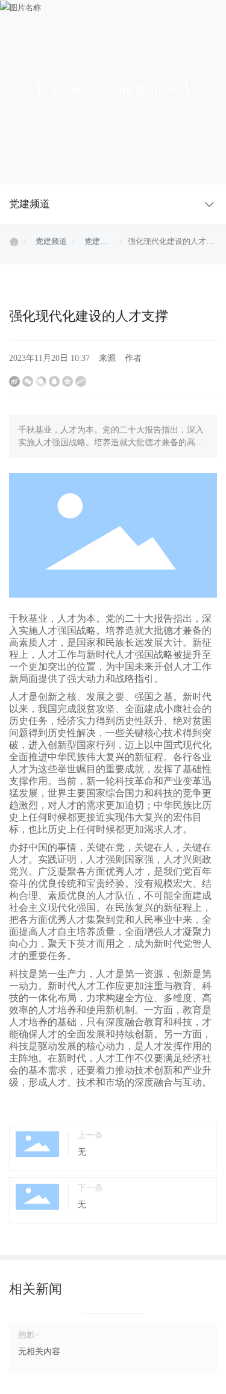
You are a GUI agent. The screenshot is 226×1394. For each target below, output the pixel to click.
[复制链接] (80, 381)
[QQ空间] (67, 381)
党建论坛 (96, 242)
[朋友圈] (41, 381)
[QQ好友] (54, 381)
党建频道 (51, 241)
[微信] (27, 381)
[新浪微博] (14, 381)
